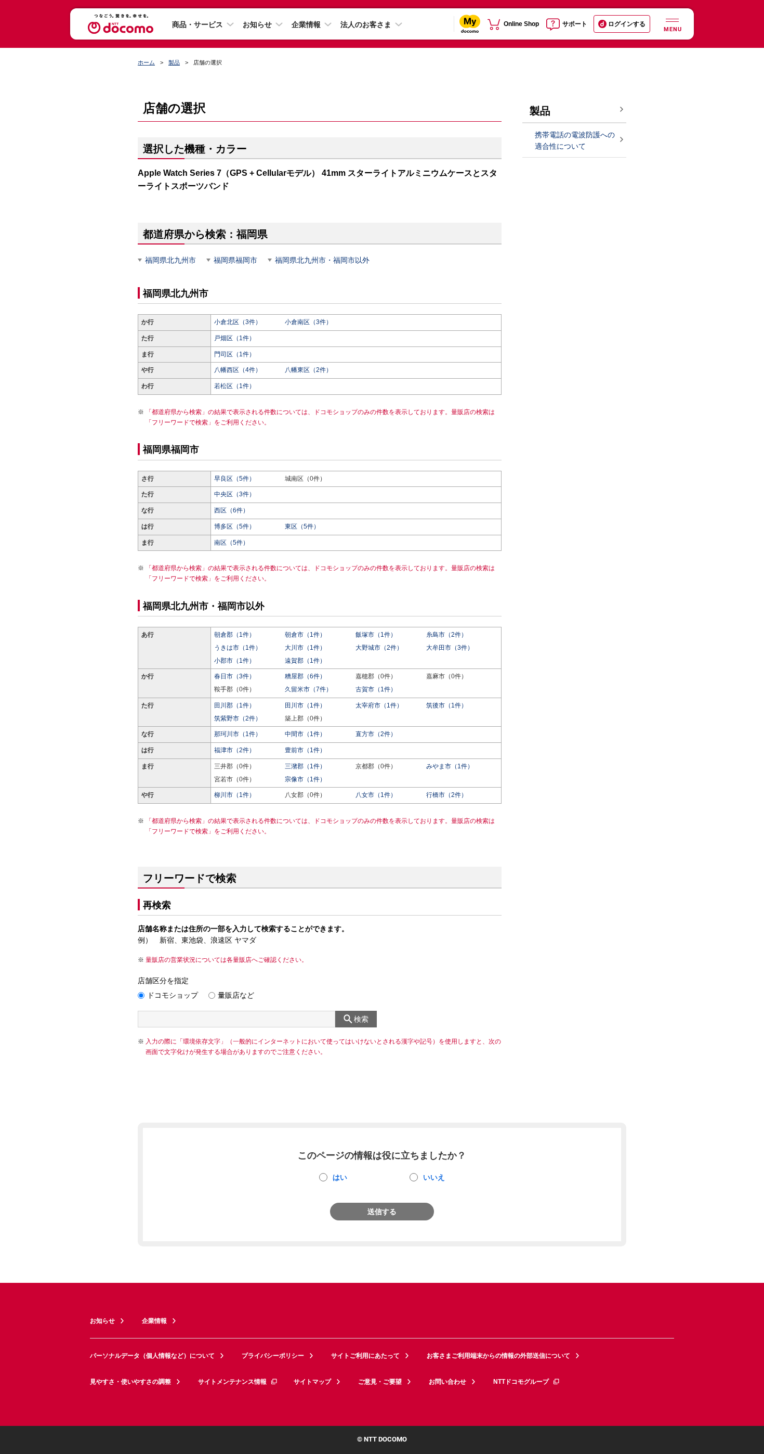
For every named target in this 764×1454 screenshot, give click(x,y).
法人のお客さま (365, 24)
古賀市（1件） (376, 689)
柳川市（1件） (234, 795)
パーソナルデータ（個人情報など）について (152, 1355)
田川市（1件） (305, 705)
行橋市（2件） (446, 795)
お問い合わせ (447, 1381)
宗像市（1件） (305, 779)
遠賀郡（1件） (305, 660)
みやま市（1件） (449, 766)
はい (340, 1177)
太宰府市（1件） (379, 705)
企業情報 (306, 24)
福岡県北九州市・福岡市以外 (322, 260)
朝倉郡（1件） (234, 634)
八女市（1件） (376, 795)
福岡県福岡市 (235, 260)
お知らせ (257, 24)
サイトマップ (312, 1381)
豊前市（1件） (305, 750)
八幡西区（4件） (237, 370)
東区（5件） (302, 526)
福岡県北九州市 (170, 260)
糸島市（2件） (446, 634)
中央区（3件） (234, 494)
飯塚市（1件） (376, 634)
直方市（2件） (376, 734)
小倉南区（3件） (308, 322)
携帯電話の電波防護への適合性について (575, 141)
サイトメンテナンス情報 (232, 1381)
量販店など (236, 995)
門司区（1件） (234, 354)
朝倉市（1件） (305, 634)
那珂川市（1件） (237, 734)
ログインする (627, 24)
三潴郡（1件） (305, 766)
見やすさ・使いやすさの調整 (130, 1381)
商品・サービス (197, 24)
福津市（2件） (234, 750)
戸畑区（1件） (234, 338)
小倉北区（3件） (237, 322)
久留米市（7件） (308, 689)
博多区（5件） (234, 526)
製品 (174, 62)
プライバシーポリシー (273, 1355)
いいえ (434, 1177)
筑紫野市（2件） (237, 718)
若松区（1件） (234, 386)
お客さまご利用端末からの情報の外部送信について (498, 1355)
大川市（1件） (305, 647)
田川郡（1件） (234, 705)
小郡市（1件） (234, 660)
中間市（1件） (305, 734)
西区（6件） (231, 510)
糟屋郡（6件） (305, 676)
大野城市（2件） (379, 647)
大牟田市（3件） (449, 647)
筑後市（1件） (446, 705)
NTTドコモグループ (521, 1381)
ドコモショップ (172, 995)
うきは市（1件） (237, 647)
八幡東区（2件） (308, 370)
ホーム (146, 62)
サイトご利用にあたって (365, 1355)
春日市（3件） (234, 676)
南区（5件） (231, 542)
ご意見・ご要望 (380, 1381)
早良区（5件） (234, 478)
